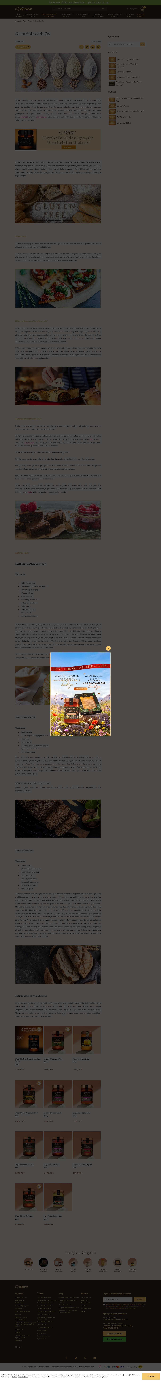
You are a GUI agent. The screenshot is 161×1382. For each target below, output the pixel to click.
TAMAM (151, 1376)
